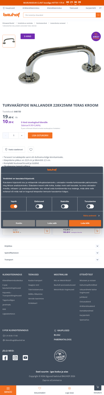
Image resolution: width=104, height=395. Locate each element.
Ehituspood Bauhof (9, 23)
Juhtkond (83, 297)
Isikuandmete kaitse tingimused (88, 291)
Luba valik (52, 223)
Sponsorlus (84, 320)
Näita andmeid (89, 216)
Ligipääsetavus (9, 314)
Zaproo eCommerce (52, 380)
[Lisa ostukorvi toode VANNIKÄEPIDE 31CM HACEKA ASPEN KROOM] (47, 230)
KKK (4, 309)
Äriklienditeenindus (31, 8)
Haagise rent (33, 285)
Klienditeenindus (54, 8)
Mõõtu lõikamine (35, 294)
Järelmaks (7, 304)
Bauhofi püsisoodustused (64, 285)
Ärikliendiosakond (87, 306)
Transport (9, 259)
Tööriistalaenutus (35, 289)
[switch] (39, 206)
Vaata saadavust (15, 149)
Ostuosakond (85, 301)
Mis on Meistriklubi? (62, 280)
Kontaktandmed (86, 310)
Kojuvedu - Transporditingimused (12, 294)
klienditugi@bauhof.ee (15, 340)
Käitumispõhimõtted (88, 285)
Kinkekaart (32, 303)
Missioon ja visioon (88, 280)
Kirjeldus (8, 246)
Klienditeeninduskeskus (13, 280)
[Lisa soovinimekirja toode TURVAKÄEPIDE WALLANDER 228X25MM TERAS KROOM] (31, 150)
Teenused (74, 8)
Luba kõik (85, 223)
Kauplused (10, 8)
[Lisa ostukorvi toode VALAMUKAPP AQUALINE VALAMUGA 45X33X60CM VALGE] (97, 230)
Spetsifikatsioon (12, 253)
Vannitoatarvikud (41, 23)
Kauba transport (35, 280)
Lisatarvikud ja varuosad (58, 23)
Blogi (57, 335)
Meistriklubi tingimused (64, 289)
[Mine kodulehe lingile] (11, 15)
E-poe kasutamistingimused (12, 286)
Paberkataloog (63, 339)
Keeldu (19, 223)
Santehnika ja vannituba (25, 23)
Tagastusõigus (9, 300)
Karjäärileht (91, 8)
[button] (9, 41)
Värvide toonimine (36, 298)
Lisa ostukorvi (40, 135)
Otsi (98, 15)
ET (100, 8)
